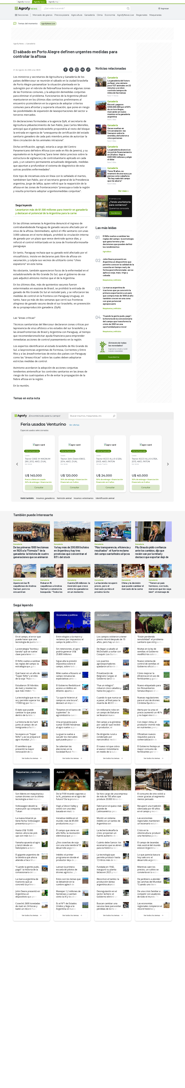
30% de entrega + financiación (38, 482)
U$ (27, 475)
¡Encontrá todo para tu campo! (44, 416)
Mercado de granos (42, 15)
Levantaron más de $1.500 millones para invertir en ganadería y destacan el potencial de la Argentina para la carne (51, 211)
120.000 (72, 475)
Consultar (38, 487)
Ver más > (123, 190)
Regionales (141, 15)
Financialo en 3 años (70, 482)
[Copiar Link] (88, 69)
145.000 (36, 475)
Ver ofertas (74, 425)
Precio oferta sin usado (35, 479)
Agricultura (76, 15)
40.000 (142, 475)
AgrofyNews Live (125, 15)
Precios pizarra (61, 15)
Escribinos (115, 213)
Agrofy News (18, 44)
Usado (27, 455)
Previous (16, 464)
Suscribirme (113, 357)
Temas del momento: (28, 23)
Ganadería (89, 15)
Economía (110, 15)
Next (168, 464)
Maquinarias (155, 15)
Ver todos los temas (30, 758)
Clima (100, 15)
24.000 (106, 475)
